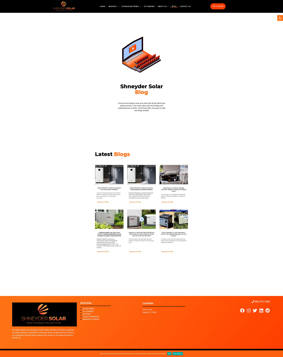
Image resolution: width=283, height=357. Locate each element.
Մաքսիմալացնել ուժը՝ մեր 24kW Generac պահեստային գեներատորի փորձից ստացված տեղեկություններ (109, 234)
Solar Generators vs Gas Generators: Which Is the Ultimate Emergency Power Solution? (173, 234)
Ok (169, 353)
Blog (174, 6)
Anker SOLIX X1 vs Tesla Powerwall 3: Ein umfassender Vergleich (109, 188)
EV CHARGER (149, 6)
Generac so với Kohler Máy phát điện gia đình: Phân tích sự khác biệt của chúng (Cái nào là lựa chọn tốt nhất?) (141, 234)
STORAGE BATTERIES (130, 6)
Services (112, 6)
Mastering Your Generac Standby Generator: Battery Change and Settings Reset (173, 189)
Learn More (178, 353)
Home (102, 6)
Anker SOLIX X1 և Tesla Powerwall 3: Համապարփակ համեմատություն (141, 188)
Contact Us (185, 6)
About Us (162, 6)
